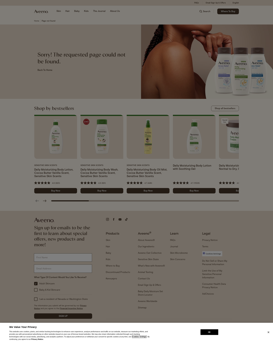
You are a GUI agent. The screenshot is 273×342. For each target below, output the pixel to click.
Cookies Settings (139, 337)
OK (209, 332)
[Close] (268, 332)
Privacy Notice (37, 339)
